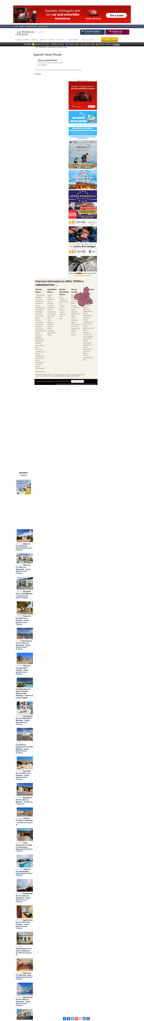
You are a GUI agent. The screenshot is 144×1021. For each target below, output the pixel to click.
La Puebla (38, 314)
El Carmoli (38, 299)
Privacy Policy (72, 384)
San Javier (38, 349)
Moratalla (62, 314)
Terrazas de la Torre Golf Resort (39, 364)
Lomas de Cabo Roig (88, 359)
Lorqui (73, 318)
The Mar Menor (38, 290)
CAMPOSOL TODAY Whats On (44, 374)
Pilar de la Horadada (38, 336)
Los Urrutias (39, 328)
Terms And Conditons (61, 384)
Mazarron (50, 322)
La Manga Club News (22, 40)
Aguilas (49, 295)
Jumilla (61, 312)
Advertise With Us (91, 384)
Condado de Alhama (51, 309)
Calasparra (62, 300)
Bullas (61, 297)
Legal (77, 384)
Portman (38, 343)
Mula (61, 316)
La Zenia (86, 355)
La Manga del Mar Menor (39, 311)
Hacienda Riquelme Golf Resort (75, 314)
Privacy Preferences (77, 381)
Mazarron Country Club (87, 333)
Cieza (61, 308)
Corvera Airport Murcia (78, 374)
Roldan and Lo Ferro (39, 346)
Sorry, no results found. (47, 60)
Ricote (73, 333)
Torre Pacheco (39, 368)
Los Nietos (38, 326)
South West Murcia (52, 290)
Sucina (73, 335)
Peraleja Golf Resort (75, 330)
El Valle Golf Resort (75, 309)
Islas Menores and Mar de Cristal (39, 303)
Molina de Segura (74, 321)
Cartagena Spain (59, 374)
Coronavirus (68, 374)
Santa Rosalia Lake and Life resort (39, 358)
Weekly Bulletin (74, 376)
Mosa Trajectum (76, 324)
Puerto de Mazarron (50, 325)
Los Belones (39, 324)
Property (59, 40)
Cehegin (62, 306)
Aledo (49, 297)
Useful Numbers (72, 40)
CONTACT (22, 26)
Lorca (49, 320)
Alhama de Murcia (50, 300)
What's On (43, 40)
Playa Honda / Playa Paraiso (39, 340)
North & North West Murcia (64, 291)
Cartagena (38, 297)
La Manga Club (40, 307)
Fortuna (61, 310)
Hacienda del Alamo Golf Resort (51, 316)
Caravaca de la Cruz (63, 303)
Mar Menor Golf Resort (40, 332)
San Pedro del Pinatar (39, 353)
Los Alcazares (39, 322)
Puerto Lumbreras (50, 330)
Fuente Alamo (51, 312)
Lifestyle (34, 40)
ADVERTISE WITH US (31, 26)
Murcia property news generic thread (59, 376)
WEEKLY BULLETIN (43, 26)
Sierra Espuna (51, 333)
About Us (82, 384)
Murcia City (75, 326)
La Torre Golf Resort (39, 317)
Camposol (50, 305)
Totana (49, 335)
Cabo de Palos (39, 295)
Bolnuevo (50, 303)
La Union (38, 320)
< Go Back (37, 74)
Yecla (61, 318)
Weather (51, 40)
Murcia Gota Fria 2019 (41, 376)
